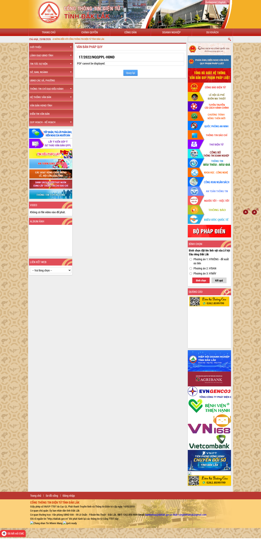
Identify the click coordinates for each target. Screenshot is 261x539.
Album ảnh (37, 221)
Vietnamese (210, 2)
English (221, 2)
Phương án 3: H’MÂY (205, 273)
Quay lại (130, 73)
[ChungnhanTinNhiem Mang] (46, 523)
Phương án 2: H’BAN (205, 268)
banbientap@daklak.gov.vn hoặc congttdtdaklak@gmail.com (176, 514)
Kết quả (219, 280)
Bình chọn (201, 280)
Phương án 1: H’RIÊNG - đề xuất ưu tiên (211, 261)
